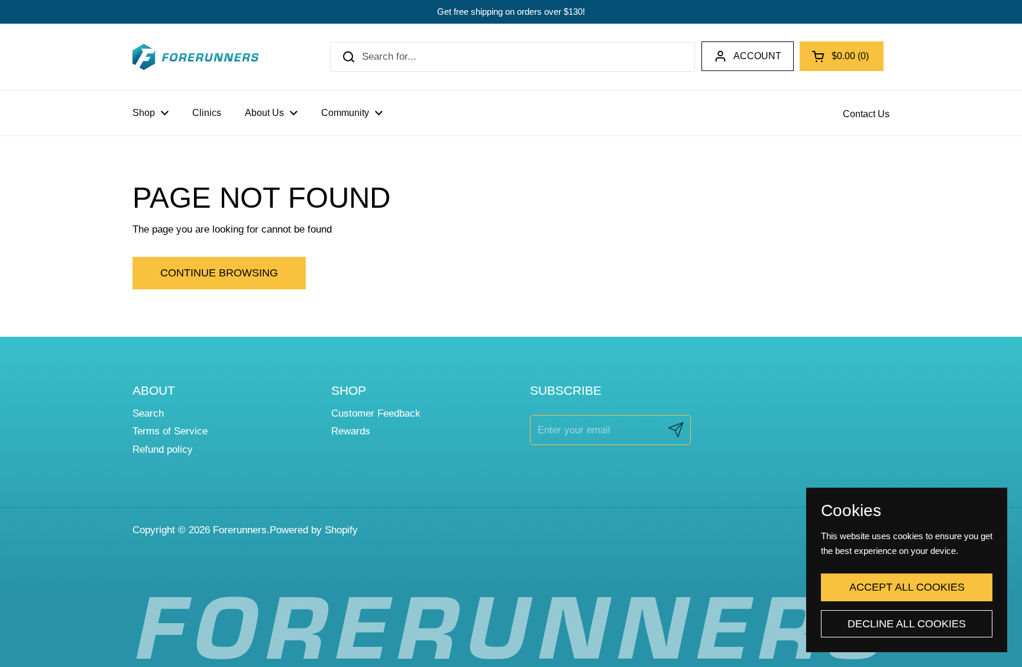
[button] (842, 56)
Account (757, 56)
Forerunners (240, 530)
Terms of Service (170, 431)
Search (148, 413)
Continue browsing (219, 273)
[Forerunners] (195, 57)
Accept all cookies (907, 587)
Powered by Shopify (314, 530)
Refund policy (162, 449)
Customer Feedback (376, 413)
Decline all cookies (907, 624)
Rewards (350, 431)
